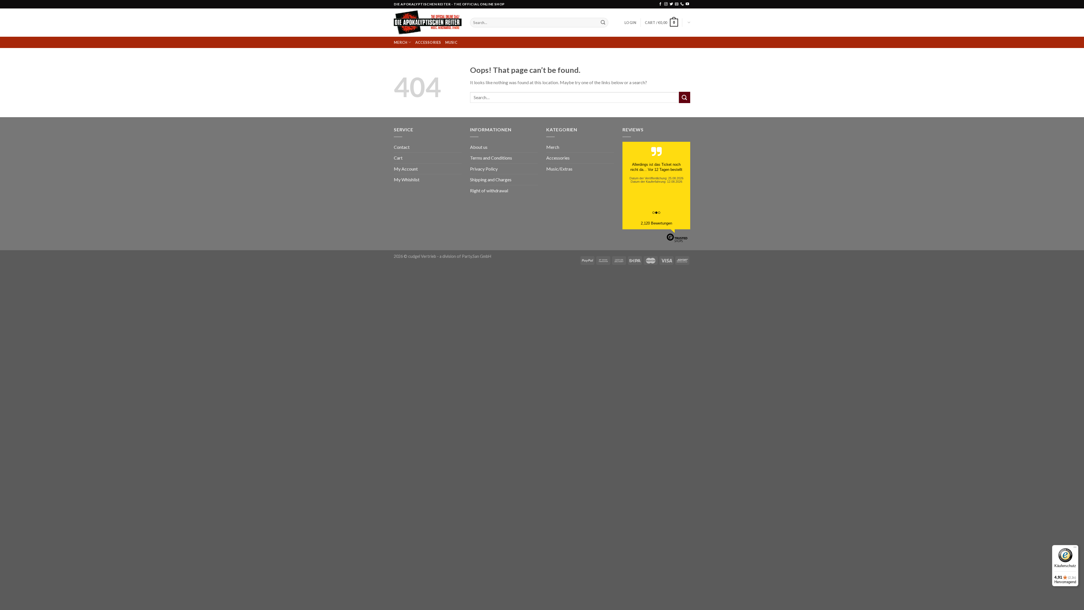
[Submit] (603, 22)
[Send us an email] (676, 4)
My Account (406, 168)
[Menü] (1075, 548)
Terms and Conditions (491, 157)
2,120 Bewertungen (656, 223)
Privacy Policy (484, 168)
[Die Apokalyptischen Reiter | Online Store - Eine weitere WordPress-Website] (428, 22)
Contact (402, 147)
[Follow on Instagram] (666, 4)
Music (451, 42)
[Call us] (682, 4)
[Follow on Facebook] (660, 4)
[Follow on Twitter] (671, 4)
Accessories (428, 42)
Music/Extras (559, 168)
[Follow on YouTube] (687, 4)
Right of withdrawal (489, 190)
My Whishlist (406, 179)
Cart (398, 157)
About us (479, 147)
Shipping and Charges (491, 179)
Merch (400, 42)
